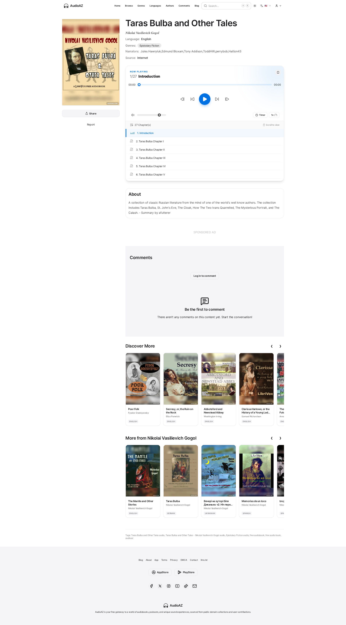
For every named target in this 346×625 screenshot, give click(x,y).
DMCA (184, 560)
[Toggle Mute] (133, 115)
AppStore (162, 572)
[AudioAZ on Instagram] (169, 586)
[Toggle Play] (204, 99)
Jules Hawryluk (151, 51)
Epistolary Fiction (149, 45)
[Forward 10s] (217, 99)
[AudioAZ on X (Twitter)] (160, 586)
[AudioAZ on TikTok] (186, 586)
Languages (155, 5)
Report (91, 124)
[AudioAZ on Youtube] (177, 586)
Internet (142, 58)
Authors (170, 5)
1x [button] (272, 115)
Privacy (174, 560)
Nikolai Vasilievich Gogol (142, 33)
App (156, 560)
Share (92, 113)
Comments (184, 5)
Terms (164, 560)
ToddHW (209, 51)
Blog (197, 5)
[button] (266, 6)
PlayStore (188, 572)
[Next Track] (227, 99)
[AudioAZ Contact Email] (195, 586)
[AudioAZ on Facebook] (151, 586)
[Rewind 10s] (192, 99)
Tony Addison (193, 51)
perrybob (222, 51)
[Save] (278, 72)
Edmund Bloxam (172, 51)
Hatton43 (235, 51)
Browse (129, 5)
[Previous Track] (182, 99)
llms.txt (204, 560)
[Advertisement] (204, 232)
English (146, 39)
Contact (194, 560)
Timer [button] (262, 115)
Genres (141, 5)
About (149, 560)
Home (117, 5)
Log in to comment (205, 275)
